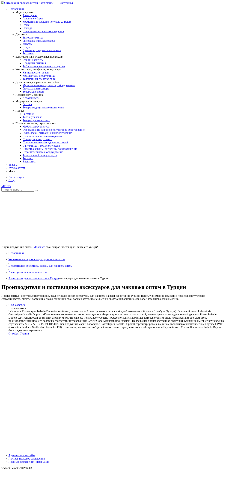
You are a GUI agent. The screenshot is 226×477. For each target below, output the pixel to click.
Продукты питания (34, 62)
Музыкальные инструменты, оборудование (49, 85)
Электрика (29, 161)
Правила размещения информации (29, 461)
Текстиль (28, 53)
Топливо (28, 158)
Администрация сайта (21, 455)
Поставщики (16, 8)
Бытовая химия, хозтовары (39, 40)
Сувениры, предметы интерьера (42, 50)
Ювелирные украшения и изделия (43, 31)
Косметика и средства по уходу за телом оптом (36, 259)
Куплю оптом (16, 167)
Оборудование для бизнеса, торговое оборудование (54, 129)
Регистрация (16, 177)
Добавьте (39, 246)
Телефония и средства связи (39, 78)
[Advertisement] (113, 217)
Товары (12, 164)
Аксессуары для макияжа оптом (27, 272)
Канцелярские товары (36, 72)
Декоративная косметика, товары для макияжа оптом (40, 265)
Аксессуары (30, 15)
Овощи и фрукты (33, 59)
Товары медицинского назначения (43, 107)
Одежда (27, 27)
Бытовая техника (33, 37)
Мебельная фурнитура (36, 126)
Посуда (27, 47)
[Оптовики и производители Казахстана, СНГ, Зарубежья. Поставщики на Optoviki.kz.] (37, 2)
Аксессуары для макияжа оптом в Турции (33, 278)
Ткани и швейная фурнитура (40, 155)
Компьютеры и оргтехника (39, 75)
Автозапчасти (31, 97)
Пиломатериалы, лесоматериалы (42, 136)
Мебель (27, 43)
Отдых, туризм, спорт (36, 88)
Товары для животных (36, 120)
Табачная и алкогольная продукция (44, 66)
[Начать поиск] (36, 190)
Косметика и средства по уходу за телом (47, 21)
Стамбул (13, 333)
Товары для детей (33, 91)
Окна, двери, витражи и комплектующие (47, 132)
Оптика (27, 104)
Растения (28, 113)
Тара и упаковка (32, 116)
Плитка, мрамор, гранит (37, 139)
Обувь (26, 24)
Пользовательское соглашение (26, 458)
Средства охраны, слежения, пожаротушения (50, 148)
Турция (24, 333)
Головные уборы (33, 18)
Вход (11, 180)
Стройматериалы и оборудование (43, 151)
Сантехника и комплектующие (41, 145)
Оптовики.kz (16, 252)
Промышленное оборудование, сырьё (45, 142)
